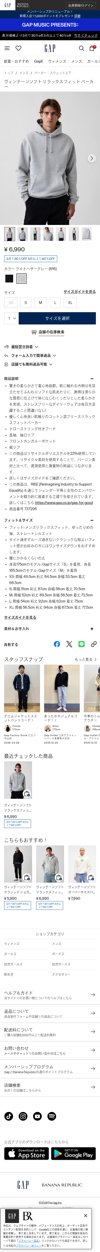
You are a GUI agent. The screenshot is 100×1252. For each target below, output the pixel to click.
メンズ (23, 73)
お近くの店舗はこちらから (22, 1090)
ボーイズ (58, 954)
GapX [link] (38, 61)
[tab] (50, 346)
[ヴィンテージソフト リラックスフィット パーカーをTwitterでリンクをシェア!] (69, 644)
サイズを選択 (57, 318)
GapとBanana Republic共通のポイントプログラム (38, 1072)
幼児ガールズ (13, 964)
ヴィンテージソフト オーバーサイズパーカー (82, 890)
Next (92, 158)
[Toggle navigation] (7, 48)
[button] (81, 5)
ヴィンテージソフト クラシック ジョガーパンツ (18, 890)
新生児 (8, 975)
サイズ (9, 293)
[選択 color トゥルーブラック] (9, 278)
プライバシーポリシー (29, 1245)
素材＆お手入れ (16, 629)
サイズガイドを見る (80, 292)
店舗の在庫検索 (51, 332)
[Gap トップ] (50, 48)
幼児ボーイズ (61, 964)
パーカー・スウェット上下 (52, 73)
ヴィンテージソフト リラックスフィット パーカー (18, 808)
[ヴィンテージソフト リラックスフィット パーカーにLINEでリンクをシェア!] (81, 644)
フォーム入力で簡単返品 (31, 355)
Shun (56, 726)
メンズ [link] (76, 61)
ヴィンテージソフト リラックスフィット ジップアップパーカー (50, 890)
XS (11, 303)
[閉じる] (85, 1215)
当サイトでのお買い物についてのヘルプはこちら (38, 998)
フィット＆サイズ (18, 520)
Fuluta (17, 726)
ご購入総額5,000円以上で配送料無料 (30, 1035)
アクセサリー (61, 975)
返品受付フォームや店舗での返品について (33, 1017)
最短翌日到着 (22, 347)
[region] (46, 1228)
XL (70, 303)
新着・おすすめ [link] (16, 61)
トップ (8, 73)
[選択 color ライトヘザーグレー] (21, 278)
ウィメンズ (11, 944)
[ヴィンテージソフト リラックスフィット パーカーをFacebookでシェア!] (57, 644)
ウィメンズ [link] (57, 61)
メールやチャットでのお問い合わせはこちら (35, 1054)
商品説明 (11, 379)
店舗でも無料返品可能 (29, 364)
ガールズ (10, 954)
